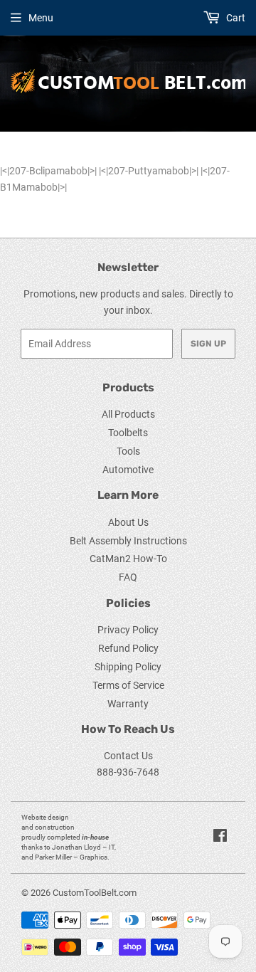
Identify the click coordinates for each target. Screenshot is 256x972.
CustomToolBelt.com (95, 892)
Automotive (128, 469)
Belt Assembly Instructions (128, 540)
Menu (40, 17)
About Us (128, 522)
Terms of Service (128, 685)
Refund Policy (128, 648)
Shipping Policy (128, 666)
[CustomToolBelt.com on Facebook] (220, 837)
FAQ (128, 577)
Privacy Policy (128, 629)
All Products (128, 414)
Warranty (128, 703)
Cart (234, 17)
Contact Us (128, 755)
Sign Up (208, 344)
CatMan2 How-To (128, 558)
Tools (128, 451)
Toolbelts (128, 432)
